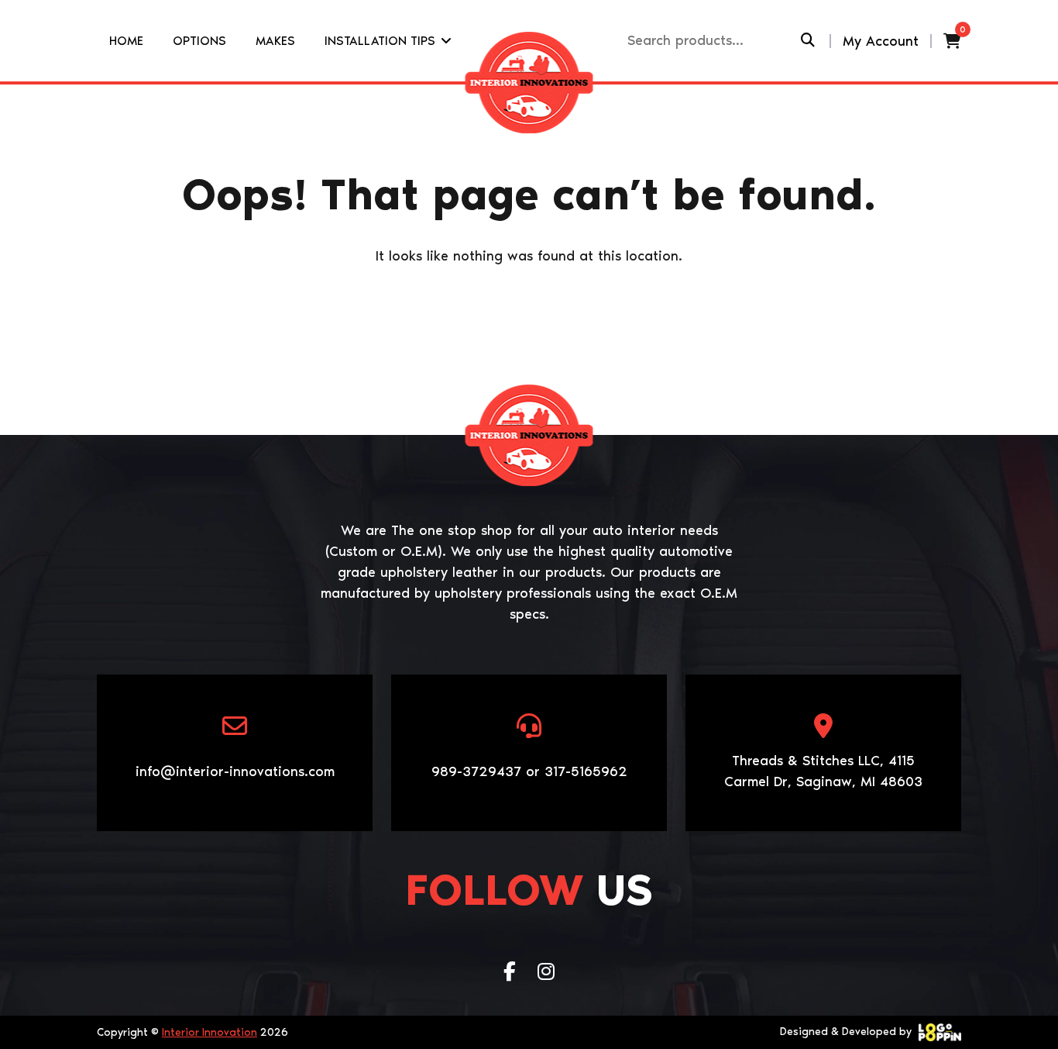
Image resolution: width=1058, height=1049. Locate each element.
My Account (881, 41)
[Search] (807, 40)
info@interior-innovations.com (235, 771)
